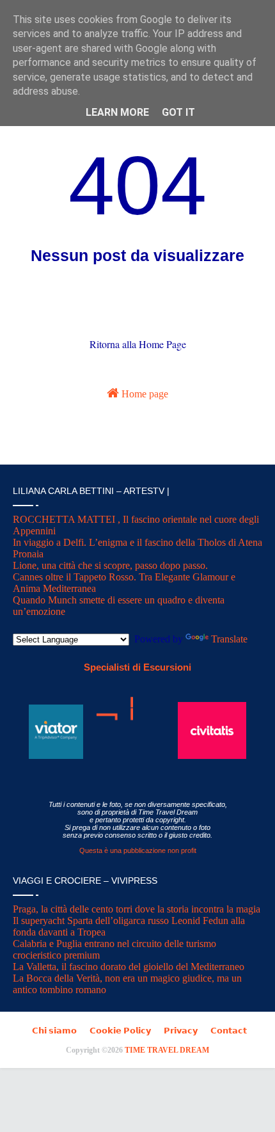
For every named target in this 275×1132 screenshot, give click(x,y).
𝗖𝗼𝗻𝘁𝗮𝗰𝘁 (228, 1030)
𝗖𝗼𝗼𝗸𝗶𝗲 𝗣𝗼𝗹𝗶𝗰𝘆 (120, 1030)
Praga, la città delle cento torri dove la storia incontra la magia (136, 909)
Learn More (117, 112)
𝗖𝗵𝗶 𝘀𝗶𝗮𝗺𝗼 (54, 1030)
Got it (178, 112)
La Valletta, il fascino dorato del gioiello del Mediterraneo (128, 966)
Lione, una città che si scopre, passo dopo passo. (110, 565)
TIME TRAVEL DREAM (167, 1050)
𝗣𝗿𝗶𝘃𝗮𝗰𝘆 (181, 1030)
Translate (229, 639)
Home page (143, 393)
